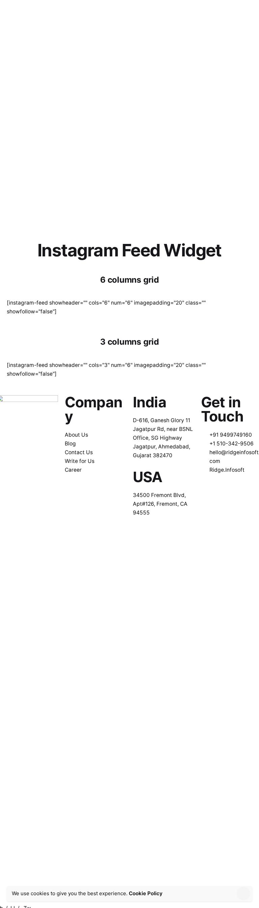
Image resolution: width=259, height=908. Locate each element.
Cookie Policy (146, 893)
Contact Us (233, 11)
